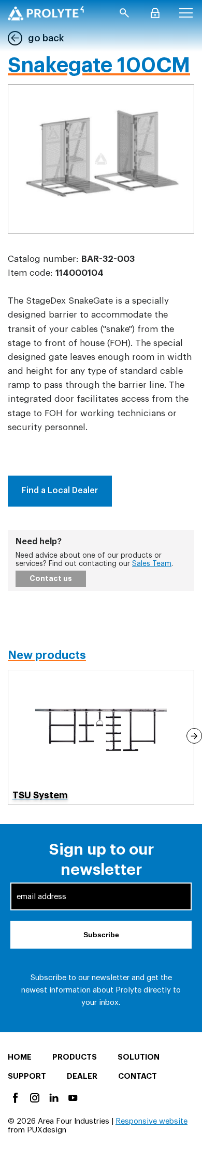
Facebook (15, 1097)
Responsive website (151, 1121)
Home (20, 1057)
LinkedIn (53, 1097)
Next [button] (194, 736)
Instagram (34, 1097)
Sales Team (151, 564)
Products (74, 1057)
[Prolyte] (46, 13)
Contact (137, 1076)
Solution (139, 1057)
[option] (101, 737)
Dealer (82, 1076)
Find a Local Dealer (60, 490)
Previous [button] (8, 736)
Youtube (72, 1097)
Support (27, 1076)
